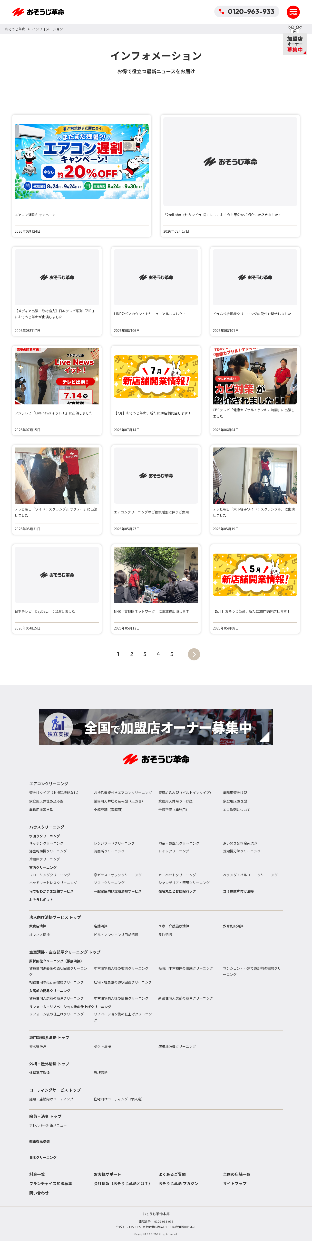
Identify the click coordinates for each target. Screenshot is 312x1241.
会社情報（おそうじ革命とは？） (123, 1183)
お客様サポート (107, 1174)
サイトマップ (234, 1183)
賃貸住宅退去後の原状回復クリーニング (58, 971)
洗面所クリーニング (109, 851)
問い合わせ (39, 1193)
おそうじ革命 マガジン (178, 1183)
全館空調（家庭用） (109, 809)
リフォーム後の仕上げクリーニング (56, 1014)
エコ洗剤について (236, 809)
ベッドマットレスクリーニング (53, 882)
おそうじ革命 (15, 29)
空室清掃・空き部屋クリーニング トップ (64, 952)
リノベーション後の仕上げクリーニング (123, 1017)
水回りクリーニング (44, 835)
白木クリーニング (43, 1157)
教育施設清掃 (233, 925)
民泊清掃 (165, 934)
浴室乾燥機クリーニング (48, 851)
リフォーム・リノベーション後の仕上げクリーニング (70, 1006)
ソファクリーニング (109, 882)
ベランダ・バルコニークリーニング (250, 874)
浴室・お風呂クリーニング (178, 843)
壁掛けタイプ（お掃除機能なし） (54, 792)
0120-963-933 (251, 11)
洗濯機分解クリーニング (242, 851)
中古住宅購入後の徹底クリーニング (121, 968)
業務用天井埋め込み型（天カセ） (119, 801)
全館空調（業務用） (173, 809)
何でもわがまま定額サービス (51, 891)
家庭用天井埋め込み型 (46, 801)
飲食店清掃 (37, 925)
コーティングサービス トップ (55, 1090)
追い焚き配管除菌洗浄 (240, 843)
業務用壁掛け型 (235, 792)
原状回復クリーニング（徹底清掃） (56, 960)
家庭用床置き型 (235, 801)
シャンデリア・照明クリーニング (184, 882)
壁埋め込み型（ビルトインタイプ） (185, 792)
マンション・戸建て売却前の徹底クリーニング (252, 971)
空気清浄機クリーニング (177, 1046)
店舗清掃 (100, 925)
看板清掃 (100, 1072)
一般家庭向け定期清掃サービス (118, 891)
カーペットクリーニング (177, 874)
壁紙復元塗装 (39, 1141)
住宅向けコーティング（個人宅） (119, 1098)
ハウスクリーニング (46, 827)
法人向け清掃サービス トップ (55, 917)
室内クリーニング (43, 867)
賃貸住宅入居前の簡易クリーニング (56, 998)
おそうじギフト (41, 899)
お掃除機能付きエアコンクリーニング (123, 792)
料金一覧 (37, 1174)
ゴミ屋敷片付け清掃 (238, 891)
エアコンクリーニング (48, 783)
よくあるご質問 (172, 1174)
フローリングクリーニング (49, 874)
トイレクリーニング (173, 851)
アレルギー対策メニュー (48, 1125)
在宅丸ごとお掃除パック (177, 891)
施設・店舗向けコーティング (51, 1098)
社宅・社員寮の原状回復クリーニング (123, 982)
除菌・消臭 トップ (45, 1116)
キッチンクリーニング (46, 843)
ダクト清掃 (102, 1046)
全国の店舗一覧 (236, 1174)
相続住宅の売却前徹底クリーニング (56, 982)
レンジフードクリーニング (114, 843)
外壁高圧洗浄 (39, 1072)
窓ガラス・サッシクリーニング (118, 874)
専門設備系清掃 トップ (49, 1037)
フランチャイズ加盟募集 (50, 1183)
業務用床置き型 (41, 809)
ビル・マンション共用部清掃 (116, 934)
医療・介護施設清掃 (173, 925)
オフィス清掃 (39, 934)
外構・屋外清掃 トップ (49, 1064)
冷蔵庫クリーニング (44, 859)
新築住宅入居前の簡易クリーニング (185, 998)
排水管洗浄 (37, 1046)
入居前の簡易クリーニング (49, 990)
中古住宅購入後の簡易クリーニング (121, 998)
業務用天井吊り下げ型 (175, 801)
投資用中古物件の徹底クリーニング (185, 968)
